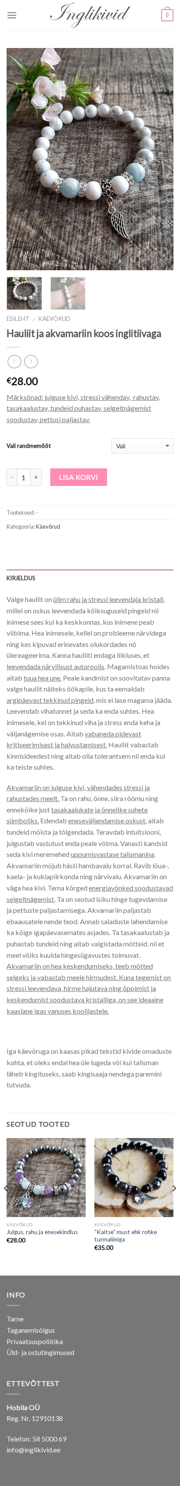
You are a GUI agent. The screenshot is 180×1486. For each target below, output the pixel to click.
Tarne (15, 1318)
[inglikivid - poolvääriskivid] (90, 15)
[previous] (21, 159)
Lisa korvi (78, 477)
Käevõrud (54, 318)
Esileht (18, 318)
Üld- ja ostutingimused (40, 1352)
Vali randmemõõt (29, 445)
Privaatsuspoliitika (35, 1341)
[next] (159, 159)
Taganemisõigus (31, 1330)
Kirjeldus (21, 577)
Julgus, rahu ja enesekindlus (42, 1231)
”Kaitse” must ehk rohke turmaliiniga (125, 1235)
